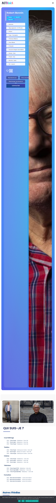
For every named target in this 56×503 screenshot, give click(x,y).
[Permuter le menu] (53, 3)
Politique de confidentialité (32, 501)
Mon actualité (25, 77)
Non (23, 501)
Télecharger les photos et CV (16, 82)
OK (19, 501)
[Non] (54, 499)
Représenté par (12, 77)
